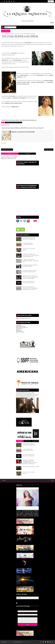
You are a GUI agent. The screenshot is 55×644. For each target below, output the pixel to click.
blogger (10, 153)
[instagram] (11, 1)
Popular (27, 441)
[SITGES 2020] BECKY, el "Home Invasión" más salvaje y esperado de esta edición (30, 288)
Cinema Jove (19, 328)
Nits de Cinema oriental (21, 327)
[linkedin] (14, 1)
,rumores (26, 39)
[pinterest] (7, 1)
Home (3, 33)
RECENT (20, 441)
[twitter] (4, 1)
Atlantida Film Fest (20, 326)
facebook (27, 153)
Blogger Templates (25, 642)
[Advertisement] (27, 302)
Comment (35, 441)
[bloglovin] (9, 1)
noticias (7, 33)
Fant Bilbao (18, 325)
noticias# (7, 122)
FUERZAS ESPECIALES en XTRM (25, 393)
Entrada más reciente (7, 149)
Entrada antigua (48, 149)
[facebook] (2, 1)
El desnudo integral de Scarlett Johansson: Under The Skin (30, 261)
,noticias (22, 39)
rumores (12, 33)
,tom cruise (30, 39)
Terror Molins (19, 330)
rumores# (13, 122)
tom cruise (17, 33)
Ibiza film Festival (20, 332)
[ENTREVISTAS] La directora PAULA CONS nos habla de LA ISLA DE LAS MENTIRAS (30, 277)
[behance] (50, 642)
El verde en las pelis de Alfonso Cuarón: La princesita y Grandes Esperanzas (30, 255)
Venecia (18, 329)
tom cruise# (19, 122)
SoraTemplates (10, 642)
